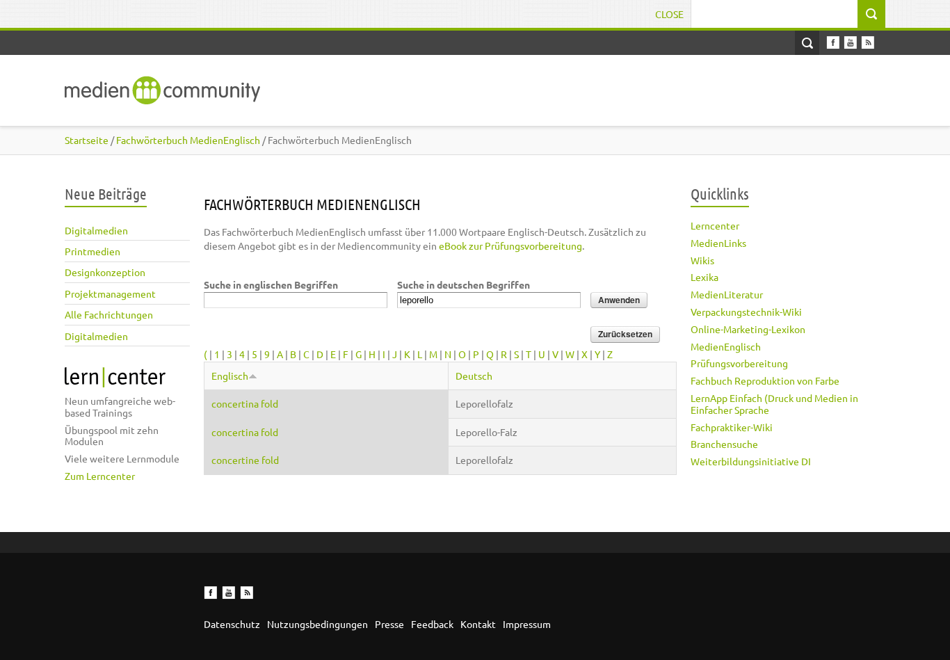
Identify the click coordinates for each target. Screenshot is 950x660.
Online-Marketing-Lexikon (748, 329)
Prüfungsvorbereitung (739, 363)
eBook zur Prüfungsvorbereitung (510, 245)
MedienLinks (718, 242)
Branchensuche (724, 443)
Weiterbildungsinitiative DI (751, 461)
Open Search (807, 43)
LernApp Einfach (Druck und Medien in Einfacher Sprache (774, 404)
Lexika (704, 277)
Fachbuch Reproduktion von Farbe (765, 380)
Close (669, 14)
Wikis (702, 260)
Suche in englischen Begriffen (271, 284)
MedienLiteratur (727, 294)
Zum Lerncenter (100, 475)
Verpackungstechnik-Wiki (746, 311)
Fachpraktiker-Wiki (732, 427)
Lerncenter (715, 225)
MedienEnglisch (726, 346)
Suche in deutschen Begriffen (463, 284)
